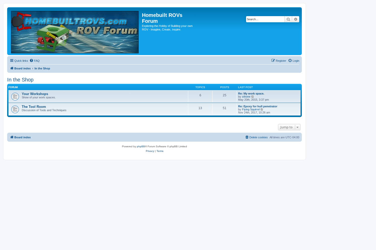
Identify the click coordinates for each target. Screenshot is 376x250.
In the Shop (20, 79)
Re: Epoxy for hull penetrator (257, 106)
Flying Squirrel (251, 109)
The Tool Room (34, 107)
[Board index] (75, 31)
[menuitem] (34, 61)
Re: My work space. (251, 93)
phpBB (141, 146)
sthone (246, 96)
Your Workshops (35, 94)
